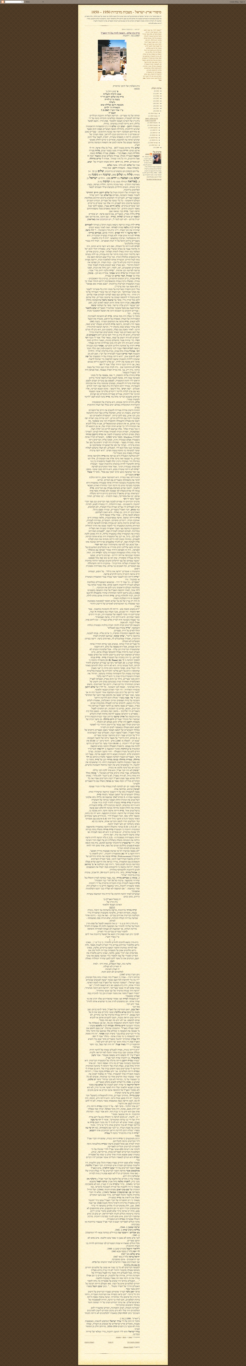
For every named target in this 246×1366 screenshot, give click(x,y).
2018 (157, 91)
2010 (157, 111)
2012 (157, 106)
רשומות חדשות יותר (133, 1342)
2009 (157, 147)
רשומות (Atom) (128, 1347)
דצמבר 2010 (154, 113)
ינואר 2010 (154, 145)
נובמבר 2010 (154, 116)
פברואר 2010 (154, 143)
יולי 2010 (155, 130)
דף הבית (110, 1342)
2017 (157, 93)
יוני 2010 (155, 133)
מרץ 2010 (154, 140)
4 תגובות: (118, 1337)
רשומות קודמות (89, 1342)
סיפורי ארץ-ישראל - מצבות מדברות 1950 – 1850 (126, 11)
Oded (147, 154)
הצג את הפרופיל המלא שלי (153, 179)
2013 (157, 103)
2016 (157, 96)
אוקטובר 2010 (153, 123)
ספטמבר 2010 (153, 125)
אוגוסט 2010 (154, 128)
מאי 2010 (155, 135)
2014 (157, 101)
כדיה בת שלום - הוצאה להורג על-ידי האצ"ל (151, 119)
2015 (157, 98)
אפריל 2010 (154, 138)
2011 (157, 108)
